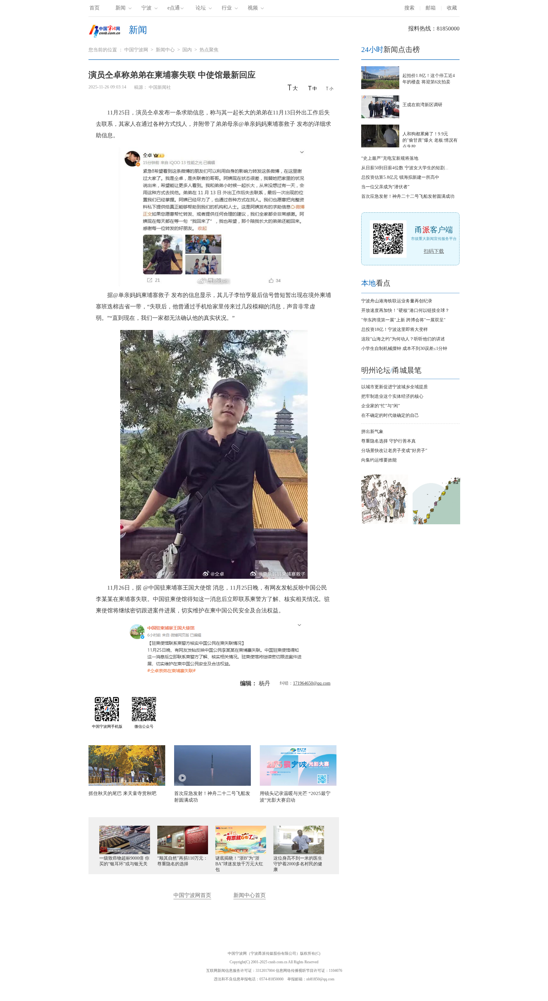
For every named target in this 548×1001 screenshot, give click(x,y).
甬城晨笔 (406, 370)
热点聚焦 (209, 49)
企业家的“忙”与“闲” (380, 406)
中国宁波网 (136, 49)
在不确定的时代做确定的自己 (390, 415)
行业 (227, 7)
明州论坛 (375, 370)
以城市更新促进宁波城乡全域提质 (394, 386)
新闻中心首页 (249, 895)
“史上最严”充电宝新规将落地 (389, 158)
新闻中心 (165, 49)
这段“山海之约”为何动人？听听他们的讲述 (403, 339)
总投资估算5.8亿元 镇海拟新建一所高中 (400, 177)
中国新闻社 (160, 87)
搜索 (409, 7)
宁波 (146, 7)
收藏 (452, 7)
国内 (187, 49)
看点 (375, 283)
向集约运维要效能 (379, 460)
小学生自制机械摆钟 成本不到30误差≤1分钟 (404, 348)
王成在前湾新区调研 (422, 104)
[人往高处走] (436, 522)
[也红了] (385, 522)
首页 (94, 7)
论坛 (201, 7)
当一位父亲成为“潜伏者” (385, 186)
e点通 (173, 7)
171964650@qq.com (311, 683)
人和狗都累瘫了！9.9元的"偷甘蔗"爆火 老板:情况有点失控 (430, 140)
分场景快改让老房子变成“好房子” (394, 450)
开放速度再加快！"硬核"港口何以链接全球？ (405, 310)
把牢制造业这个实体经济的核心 (392, 396)
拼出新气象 (372, 431)
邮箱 (431, 7)
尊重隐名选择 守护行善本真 (388, 441)
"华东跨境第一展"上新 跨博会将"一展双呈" (403, 320)
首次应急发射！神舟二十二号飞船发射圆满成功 (407, 196)
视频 (253, 7)
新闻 (120, 7)
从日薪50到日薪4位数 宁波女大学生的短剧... (404, 167)
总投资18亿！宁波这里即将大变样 (394, 329)
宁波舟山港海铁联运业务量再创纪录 (396, 301)
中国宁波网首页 (192, 895)
